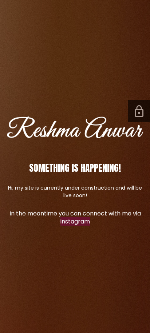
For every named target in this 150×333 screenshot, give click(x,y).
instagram (75, 221)
